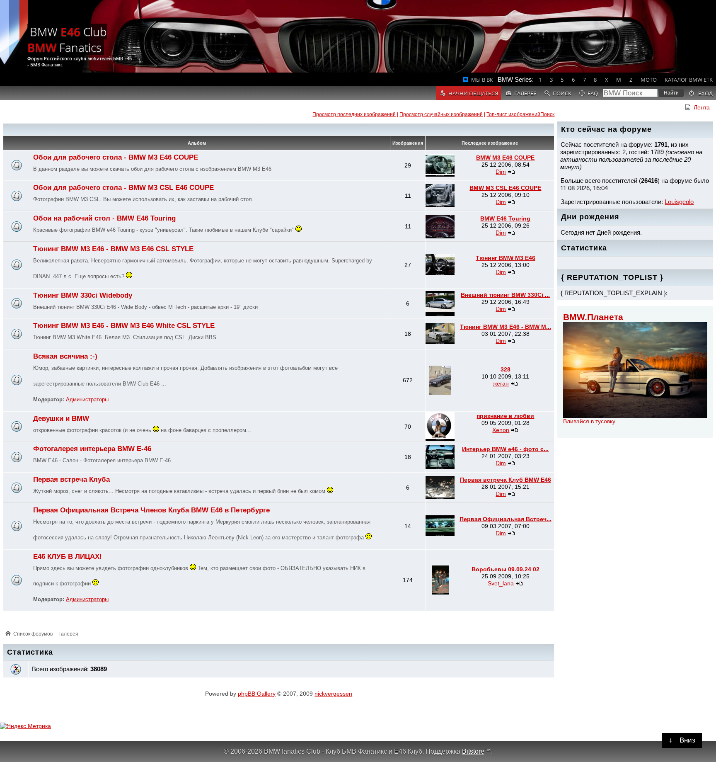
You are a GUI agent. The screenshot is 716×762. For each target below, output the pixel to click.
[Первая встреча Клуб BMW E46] (440, 497)
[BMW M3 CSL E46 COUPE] (440, 205)
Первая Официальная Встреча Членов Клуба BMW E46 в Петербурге (151, 510)
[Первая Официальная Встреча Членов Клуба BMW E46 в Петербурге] (440, 534)
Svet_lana (501, 583)
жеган (501, 383)
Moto (649, 79)
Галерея (68, 634)
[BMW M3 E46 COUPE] (440, 174)
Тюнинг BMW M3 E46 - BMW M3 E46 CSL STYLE (113, 249)
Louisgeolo (679, 201)
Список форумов (33, 634)
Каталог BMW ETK (689, 79)
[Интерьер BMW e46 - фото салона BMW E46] (440, 467)
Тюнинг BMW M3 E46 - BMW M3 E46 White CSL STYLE (124, 326)
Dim (501, 171)
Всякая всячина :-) (65, 356)
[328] (440, 392)
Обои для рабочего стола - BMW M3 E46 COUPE (115, 157)
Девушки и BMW (61, 418)
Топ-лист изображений (513, 114)
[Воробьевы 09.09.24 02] (440, 592)
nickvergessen (333, 693)
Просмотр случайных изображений (441, 114)
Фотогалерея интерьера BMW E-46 (92, 449)
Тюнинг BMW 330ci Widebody (82, 295)
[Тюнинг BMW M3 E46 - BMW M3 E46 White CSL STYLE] (440, 342)
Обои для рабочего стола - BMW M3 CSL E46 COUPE (123, 188)
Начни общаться (473, 93)
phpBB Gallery (257, 693)
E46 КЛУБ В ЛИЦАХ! (67, 557)
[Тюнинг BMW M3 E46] (440, 273)
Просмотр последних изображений (354, 114)
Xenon (500, 430)
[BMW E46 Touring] (440, 236)
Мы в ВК (482, 79)
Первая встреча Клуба (71, 479)
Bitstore (473, 751)
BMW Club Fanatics (67, 39)
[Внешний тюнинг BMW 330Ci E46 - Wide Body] (440, 314)
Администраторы (87, 400)
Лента (702, 107)
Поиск (547, 114)
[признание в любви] (440, 438)
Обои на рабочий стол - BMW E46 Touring (104, 218)
